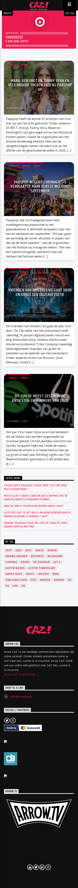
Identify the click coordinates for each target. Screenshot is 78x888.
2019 (8, 550)
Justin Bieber (15, 568)
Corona (11, 562)
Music (14, 64)
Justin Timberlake (42, 568)
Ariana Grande (16, 556)
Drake (25, 562)
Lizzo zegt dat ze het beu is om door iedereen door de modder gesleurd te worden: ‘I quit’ (37, 514)
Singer (59, 580)
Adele (39, 550)
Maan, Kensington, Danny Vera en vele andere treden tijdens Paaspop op (40, 85)
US (7, 585)
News (24, 64)
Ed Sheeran (41, 562)
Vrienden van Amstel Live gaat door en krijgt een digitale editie (40, 292)
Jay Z (57, 562)
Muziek (44, 573)
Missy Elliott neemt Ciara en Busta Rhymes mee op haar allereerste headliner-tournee (36, 497)
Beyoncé (37, 556)
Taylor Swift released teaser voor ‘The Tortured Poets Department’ (35, 487)
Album (52, 550)
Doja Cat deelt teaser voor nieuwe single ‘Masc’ (34, 506)
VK (23, 585)
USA (15, 585)
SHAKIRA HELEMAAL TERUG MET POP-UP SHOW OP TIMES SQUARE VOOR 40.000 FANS (36, 524)
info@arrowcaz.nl (21, 696)
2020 (18, 550)
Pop (33, 580)
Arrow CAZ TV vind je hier (20, 674)
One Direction (16, 580)
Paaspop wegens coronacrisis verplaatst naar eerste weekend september (40, 186)
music (30, 573)
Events (14, 166)
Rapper (45, 580)
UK (69, 580)
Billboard (55, 556)
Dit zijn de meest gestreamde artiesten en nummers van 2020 (40, 398)
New (56, 573)
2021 (28, 550)
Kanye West (14, 573)
